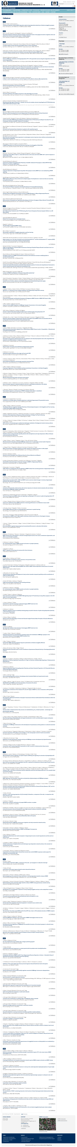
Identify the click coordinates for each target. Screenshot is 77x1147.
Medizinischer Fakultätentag (8, 1137)
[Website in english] (73, 6)
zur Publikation (52, 28)
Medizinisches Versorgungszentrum (46, 1137)
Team (30, 12)
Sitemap (64, 1)
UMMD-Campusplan (62, 1118)
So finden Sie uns (63, 37)
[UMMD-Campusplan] (47, 1130)
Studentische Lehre (27, 10)
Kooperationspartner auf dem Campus (47, 1138)
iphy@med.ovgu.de (64, 54)
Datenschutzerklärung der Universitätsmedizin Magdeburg (38, 1145)
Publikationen (16, 10)
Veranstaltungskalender (26, 1140)
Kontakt (73, 1)
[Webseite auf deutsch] (74, 6)
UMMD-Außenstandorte (62, 1120)
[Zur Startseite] (10, 6)
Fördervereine (6, 1141)
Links (43, 12)
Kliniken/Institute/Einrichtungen (28, 1138)
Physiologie (36, 10)
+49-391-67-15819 (26, 1126)
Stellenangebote (7, 10)
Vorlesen (59, 1137)
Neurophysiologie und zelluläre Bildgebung (15, 12)
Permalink (60, 1140)
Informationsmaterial (26, 1141)
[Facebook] (4, 1119)
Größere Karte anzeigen (43, 1131)
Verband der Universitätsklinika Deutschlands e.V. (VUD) (9, 1139)
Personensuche (24, 1137)
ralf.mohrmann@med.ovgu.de (66, 73)
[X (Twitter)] (6, 1119)
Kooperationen (36, 12)
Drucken (59, 1138)
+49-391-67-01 (25, 1125)
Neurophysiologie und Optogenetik (50, 10)
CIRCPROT (53, 12)
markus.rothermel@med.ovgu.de (67, 94)
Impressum (69, 1)
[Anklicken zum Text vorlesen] (59, 6)
